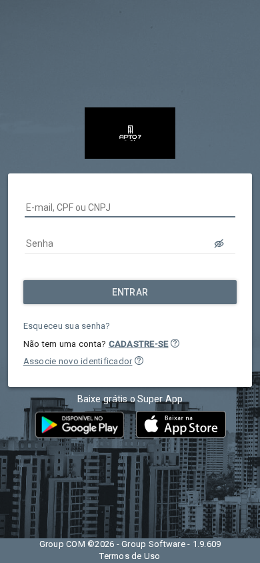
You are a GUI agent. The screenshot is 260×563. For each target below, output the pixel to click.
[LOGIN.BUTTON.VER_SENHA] (219, 243)
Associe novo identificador (78, 361)
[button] (175, 343)
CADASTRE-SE (139, 344)
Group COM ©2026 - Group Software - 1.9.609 (130, 544)
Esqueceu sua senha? (67, 326)
